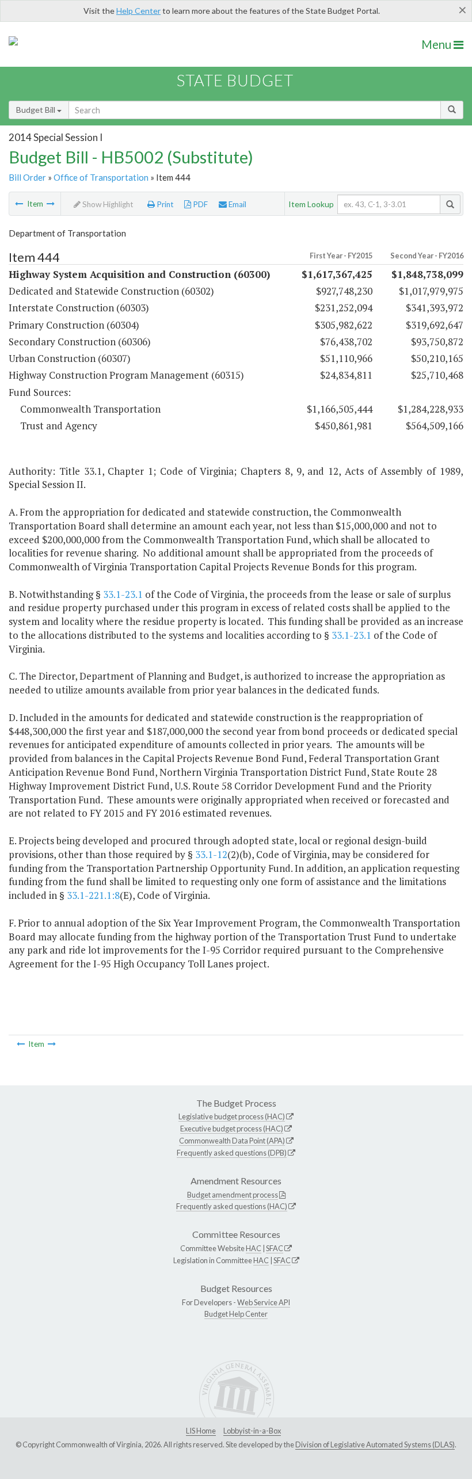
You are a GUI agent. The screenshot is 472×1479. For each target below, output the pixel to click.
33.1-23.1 (123, 594)
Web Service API (263, 1302)
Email (236, 204)
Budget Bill (36, 110)
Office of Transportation (101, 177)
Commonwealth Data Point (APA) (232, 1140)
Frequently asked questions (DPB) (232, 1152)
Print (164, 204)
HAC (253, 1248)
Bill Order (27, 177)
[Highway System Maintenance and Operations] (51, 203)
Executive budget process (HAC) (231, 1128)
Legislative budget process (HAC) (231, 1116)
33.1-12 (211, 854)
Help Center (138, 11)
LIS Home (201, 1430)
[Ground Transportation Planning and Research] (19, 203)
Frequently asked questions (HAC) (231, 1206)
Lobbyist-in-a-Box (252, 1430)
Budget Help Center (236, 1313)
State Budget (235, 80)
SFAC (274, 1248)
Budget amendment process (232, 1194)
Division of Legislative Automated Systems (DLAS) (375, 1444)
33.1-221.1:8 (93, 895)
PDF (199, 204)
